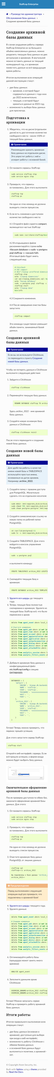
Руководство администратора (26, 14)
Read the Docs (16, 1072)
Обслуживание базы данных (20, 18)
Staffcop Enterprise (28, 4)
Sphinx (19, 1069)
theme (34, 1069)
